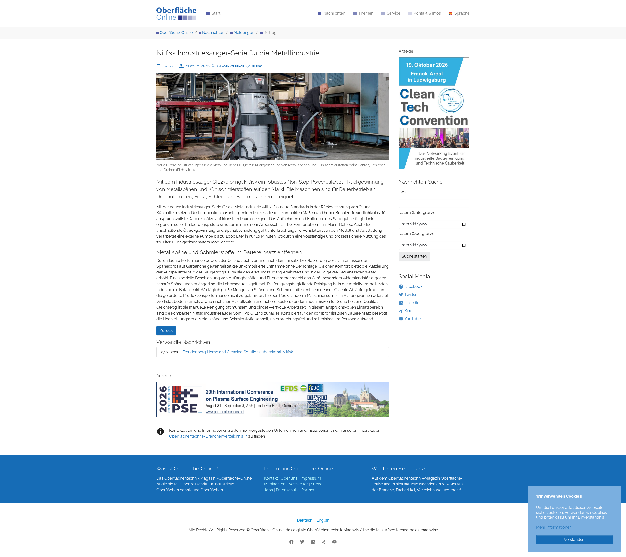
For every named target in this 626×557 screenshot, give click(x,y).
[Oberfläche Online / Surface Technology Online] (176, 13)
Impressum (310, 478)
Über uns (289, 478)
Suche (316, 484)
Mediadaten (274, 484)
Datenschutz (287, 490)
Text (402, 191)
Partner (307, 490)
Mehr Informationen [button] (553, 527)
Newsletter (298, 484)
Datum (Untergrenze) (417, 212)
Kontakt (271, 478)
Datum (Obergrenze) (417, 233)
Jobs (268, 490)
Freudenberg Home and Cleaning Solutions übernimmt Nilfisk (237, 352)
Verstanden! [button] (574, 539)
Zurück (166, 330)
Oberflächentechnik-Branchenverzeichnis (206, 436)
